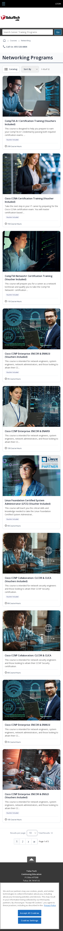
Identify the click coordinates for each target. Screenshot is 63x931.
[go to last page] (34, 841)
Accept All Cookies (29, 913)
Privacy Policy (50, 905)
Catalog (13, 69)
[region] (29, 905)
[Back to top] (31, 873)
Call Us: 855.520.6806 (15, 46)
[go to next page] (29, 841)
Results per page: (18, 833)
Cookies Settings (29, 920)
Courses (13, 40)
